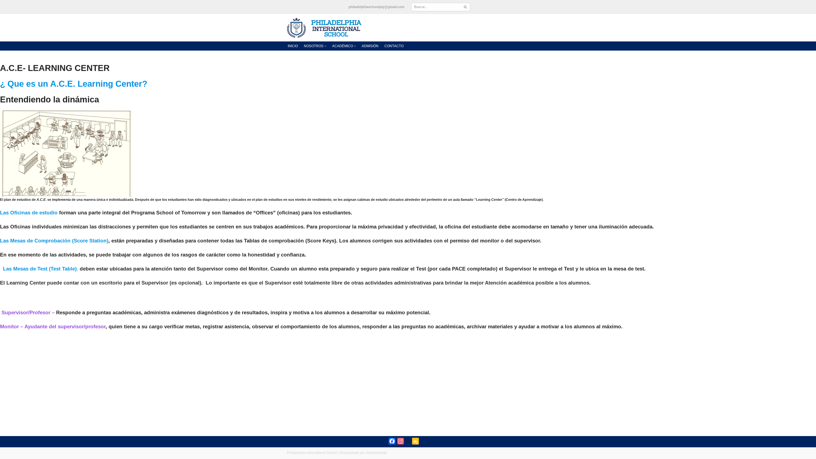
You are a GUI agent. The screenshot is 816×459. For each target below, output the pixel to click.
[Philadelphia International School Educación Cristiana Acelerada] (324, 28)
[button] (325, 46)
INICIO (293, 46)
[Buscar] (465, 7)
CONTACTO (394, 46)
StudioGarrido (376, 453)
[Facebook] (392, 442)
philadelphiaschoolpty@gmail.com (376, 7)
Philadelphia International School (312, 453)
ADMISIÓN (370, 46)
